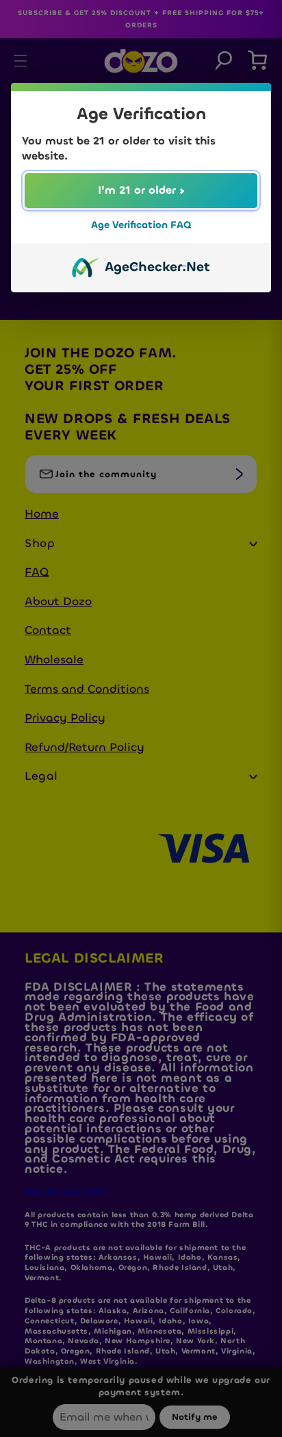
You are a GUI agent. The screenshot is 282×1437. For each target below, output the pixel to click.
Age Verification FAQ (141, 224)
